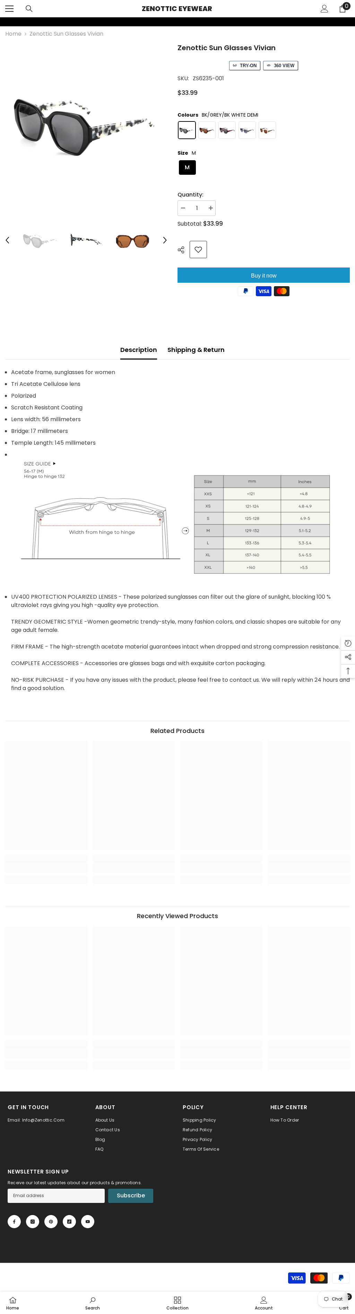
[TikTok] (69, 1221)
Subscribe (131, 1195)
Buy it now (264, 276)
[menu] (9, 8)
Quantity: (191, 195)
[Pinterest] (51, 1221)
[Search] (29, 8)
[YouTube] (87, 1221)
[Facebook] (14, 1221)
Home (13, 34)
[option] (86, 123)
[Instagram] (32, 1221)
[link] (4, 21)
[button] (7, 240)
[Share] (184, 250)
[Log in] (324, 8)
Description (138, 349)
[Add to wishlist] (198, 249)
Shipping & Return (196, 349)
